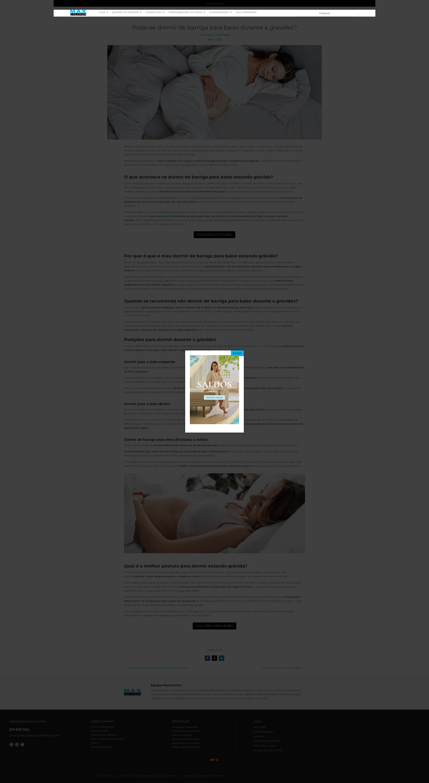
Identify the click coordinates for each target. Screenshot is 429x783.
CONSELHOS (154, 12)
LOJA (102, 12)
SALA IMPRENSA (246, 12)
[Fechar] (237, 353)
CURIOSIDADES (219, 12)
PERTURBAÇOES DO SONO (185, 12)
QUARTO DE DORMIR (125, 12)
